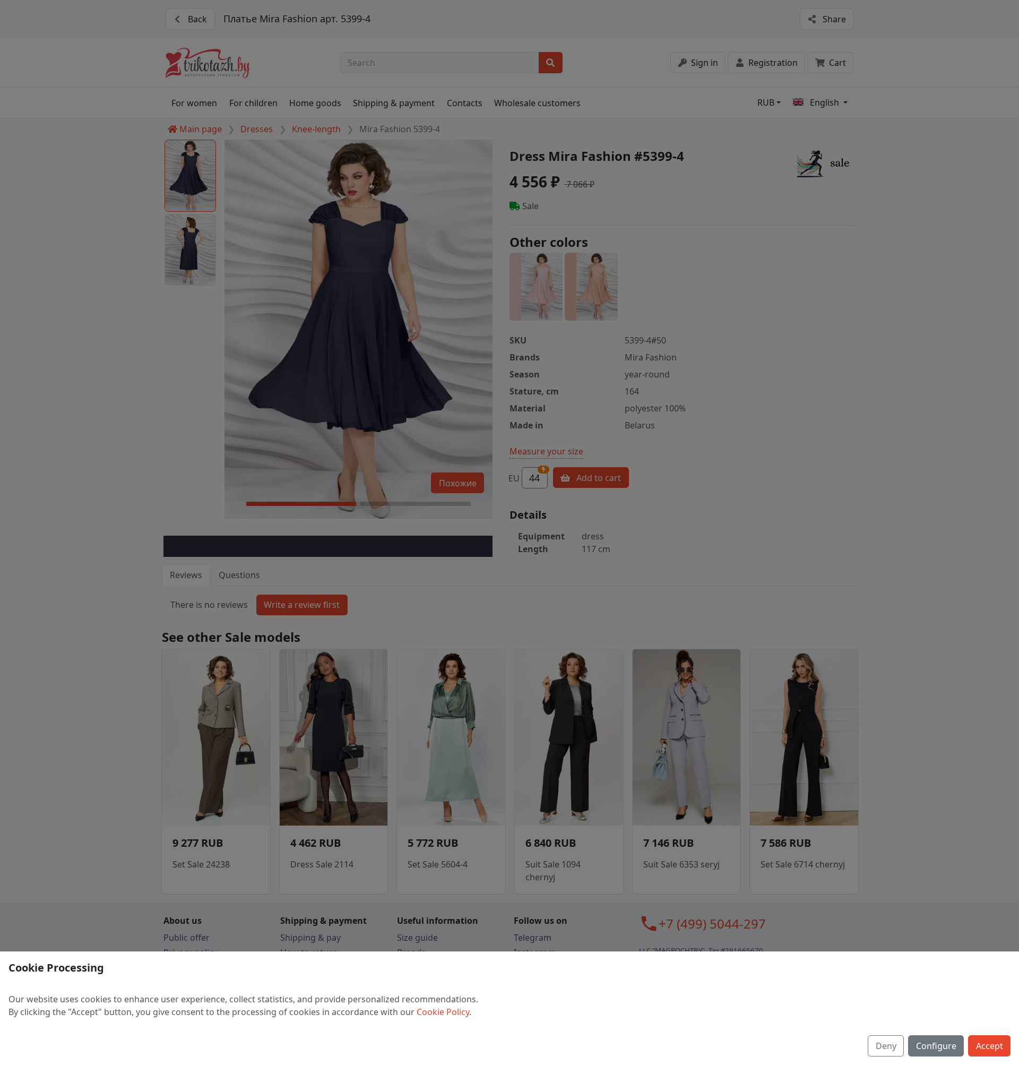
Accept (989, 1046)
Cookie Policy (443, 1012)
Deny (886, 1046)
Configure (936, 1046)
